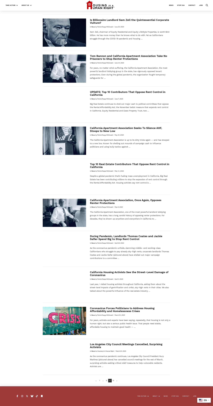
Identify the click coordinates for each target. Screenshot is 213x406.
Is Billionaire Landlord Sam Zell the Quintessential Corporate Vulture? (129, 21)
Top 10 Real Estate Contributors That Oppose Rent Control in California (129, 166)
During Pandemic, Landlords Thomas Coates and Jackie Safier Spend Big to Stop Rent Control (126, 238)
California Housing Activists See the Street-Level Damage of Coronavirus (129, 274)
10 (113, 380)
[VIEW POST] (64, 33)
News (93, 27)
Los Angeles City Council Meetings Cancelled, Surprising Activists (126, 346)
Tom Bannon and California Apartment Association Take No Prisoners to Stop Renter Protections (128, 57)
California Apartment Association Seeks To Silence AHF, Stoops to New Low (126, 129)
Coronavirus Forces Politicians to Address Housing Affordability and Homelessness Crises (122, 310)
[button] (206, 5)
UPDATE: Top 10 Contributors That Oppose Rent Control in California (127, 93)
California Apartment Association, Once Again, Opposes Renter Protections (125, 202)
